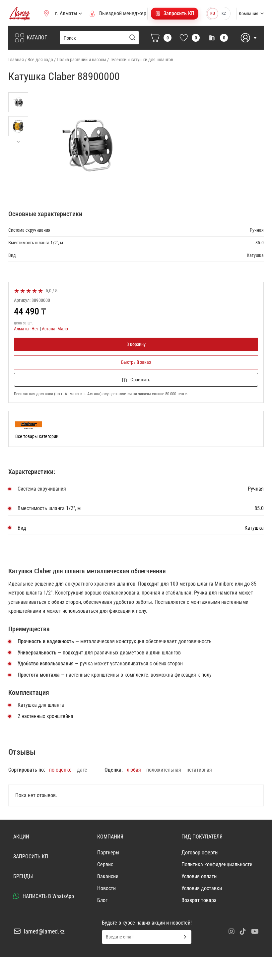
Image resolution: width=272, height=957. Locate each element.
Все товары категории (36, 436)
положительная (163, 770)
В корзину (136, 344)
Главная (16, 59)
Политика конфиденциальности (216, 864)
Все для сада (40, 59)
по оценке (60, 770)
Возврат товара (199, 900)
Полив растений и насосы (81, 59)
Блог (102, 900)
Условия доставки (201, 888)
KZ (224, 13)
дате (82, 770)
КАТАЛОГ (37, 37)
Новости (106, 888)
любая (134, 770)
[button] (174, 14)
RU (212, 13)
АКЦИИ (21, 837)
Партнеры (108, 852)
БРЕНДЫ (23, 876)
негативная (199, 770)
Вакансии (107, 876)
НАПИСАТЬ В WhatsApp (47, 896)
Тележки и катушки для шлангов (141, 59)
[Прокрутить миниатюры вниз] (18, 142)
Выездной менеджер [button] (122, 13)
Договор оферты (200, 852)
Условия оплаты (199, 876)
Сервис (105, 864)
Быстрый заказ (136, 362)
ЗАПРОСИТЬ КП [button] (30, 856)
